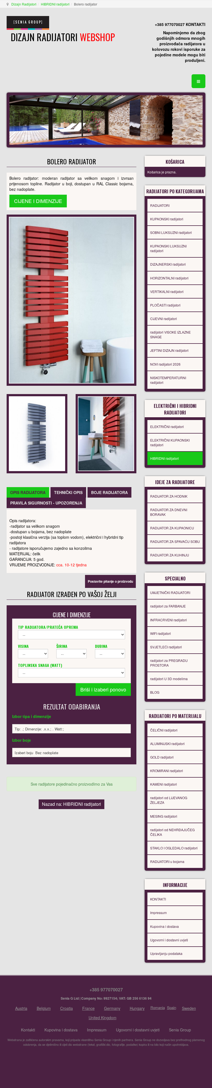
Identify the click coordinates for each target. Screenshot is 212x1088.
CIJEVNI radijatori (163, 318)
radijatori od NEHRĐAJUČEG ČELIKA (172, 832)
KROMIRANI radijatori (166, 770)
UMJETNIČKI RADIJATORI (170, 592)
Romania (157, 1007)
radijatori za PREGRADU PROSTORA (169, 662)
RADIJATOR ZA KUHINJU (169, 555)
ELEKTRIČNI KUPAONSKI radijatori (170, 442)
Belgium (44, 1008)
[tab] (28, 492)
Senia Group (180, 1029)
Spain (171, 1007)
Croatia (66, 1008)
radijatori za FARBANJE (168, 606)
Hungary (137, 1008)
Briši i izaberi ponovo (103, 689)
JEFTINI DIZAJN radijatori (169, 350)
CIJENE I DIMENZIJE (38, 200)
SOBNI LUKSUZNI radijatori (171, 232)
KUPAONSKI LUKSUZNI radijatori (168, 248)
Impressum (158, 912)
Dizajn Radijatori (23, 4)
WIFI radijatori (160, 633)
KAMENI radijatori (163, 784)
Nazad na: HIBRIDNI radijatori (71, 804)
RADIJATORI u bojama (167, 861)
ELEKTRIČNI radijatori (167, 426)
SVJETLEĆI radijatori (166, 647)
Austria (21, 1008)
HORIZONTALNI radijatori (169, 278)
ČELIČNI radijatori (163, 730)
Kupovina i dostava (164, 926)
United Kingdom (102, 1017)
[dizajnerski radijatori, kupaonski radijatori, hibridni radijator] (71, 299)
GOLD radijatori (162, 757)
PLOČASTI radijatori (165, 305)
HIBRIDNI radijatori (55, 4)
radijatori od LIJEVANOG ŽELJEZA (168, 800)
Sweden (189, 1008)
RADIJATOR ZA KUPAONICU (172, 527)
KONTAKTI (158, 899)
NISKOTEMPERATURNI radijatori (168, 380)
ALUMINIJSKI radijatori (167, 743)
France (88, 1008)
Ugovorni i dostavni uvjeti (169, 940)
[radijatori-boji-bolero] (106, 433)
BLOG (154, 692)
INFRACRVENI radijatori (168, 619)
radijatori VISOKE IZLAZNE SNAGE (170, 334)
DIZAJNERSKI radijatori (168, 264)
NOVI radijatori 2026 (165, 364)
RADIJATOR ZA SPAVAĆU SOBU (175, 541)
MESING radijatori (163, 816)
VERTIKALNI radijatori (167, 291)
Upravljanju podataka (166, 953)
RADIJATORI (159, 205)
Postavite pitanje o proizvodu (110, 581)
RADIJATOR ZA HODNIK (168, 496)
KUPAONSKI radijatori (166, 218)
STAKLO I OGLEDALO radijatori (174, 848)
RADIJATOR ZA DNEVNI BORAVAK (168, 512)
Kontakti (28, 1029)
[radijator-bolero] (37, 433)
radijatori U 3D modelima (169, 678)
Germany (112, 1008)
